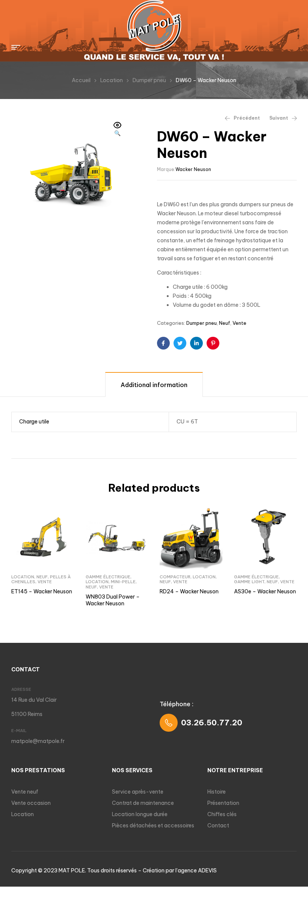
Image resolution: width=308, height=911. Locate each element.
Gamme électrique (108, 576)
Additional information (154, 385)
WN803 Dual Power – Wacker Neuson (113, 600)
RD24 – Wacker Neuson (189, 591)
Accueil (81, 80)
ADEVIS (207, 870)
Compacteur (175, 576)
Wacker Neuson (193, 169)
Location (111, 80)
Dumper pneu (149, 80)
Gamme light (249, 581)
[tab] (154, 384)
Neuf (224, 323)
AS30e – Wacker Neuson (265, 591)
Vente (239, 323)
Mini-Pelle (123, 581)
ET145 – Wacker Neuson (41, 591)
